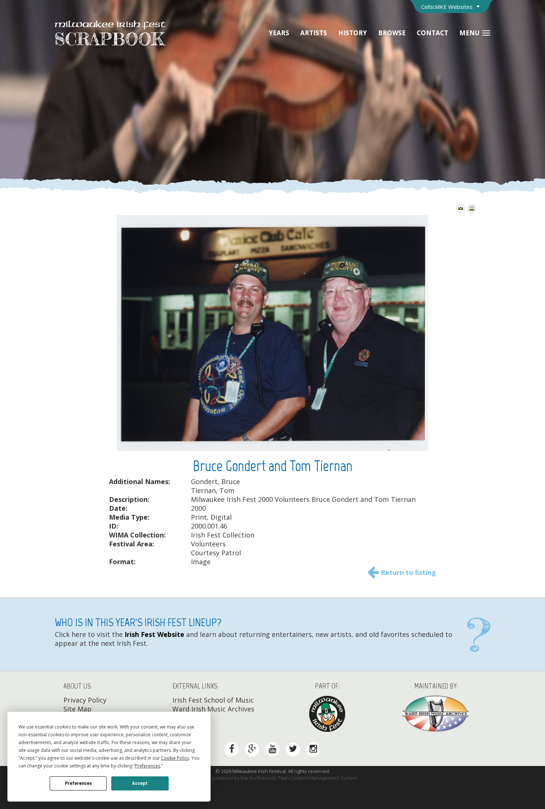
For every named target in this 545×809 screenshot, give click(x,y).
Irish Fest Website (153, 634)
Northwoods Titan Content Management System (303, 778)
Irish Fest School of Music (213, 699)
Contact (432, 33)
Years (279, 33)
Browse (392, 33)
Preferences (78, 783)
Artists (313, 33)
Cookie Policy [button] (175, 758)
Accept (140, 783)
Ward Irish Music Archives (213, 708)
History (352, 33)
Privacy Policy (84, 699)
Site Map (77, 708)
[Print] (471, 208)
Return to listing (408, 572)
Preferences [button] (147, 766)
